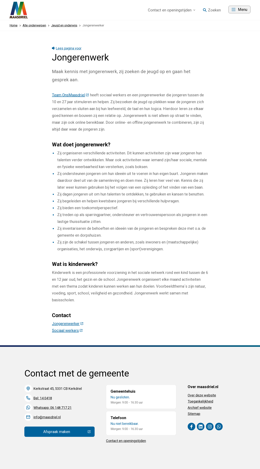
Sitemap (194, 414)
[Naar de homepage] (19, 10)
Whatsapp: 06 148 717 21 (52, 408)
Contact (169, 10)
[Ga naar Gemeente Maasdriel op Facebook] (191, 426)
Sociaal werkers (67, 330)
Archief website (200, 408)
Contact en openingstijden (126, 441)
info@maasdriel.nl (47, 417)
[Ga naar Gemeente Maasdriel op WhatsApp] (219, 426)
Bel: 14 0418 (42, 398)
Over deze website (202, 395)
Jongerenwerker (68, 323)
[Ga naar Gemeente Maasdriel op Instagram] (210, 426)
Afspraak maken (69, 432)
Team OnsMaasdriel (70, 95)
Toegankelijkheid (200, 401)
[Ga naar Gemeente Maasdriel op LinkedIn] (200, 426)
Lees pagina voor (68, 48)
